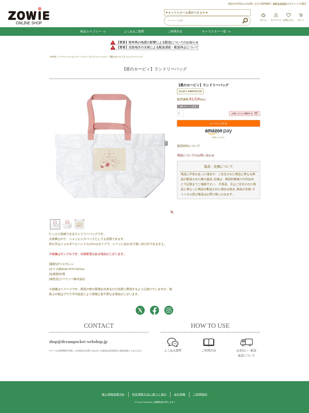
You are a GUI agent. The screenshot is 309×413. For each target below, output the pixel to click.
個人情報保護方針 (113, 394)
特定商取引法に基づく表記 (149, 394)
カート (301, 20)
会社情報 (179, 394)
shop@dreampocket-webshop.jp (78, 341)
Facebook (154, 310)
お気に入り (288, 20)
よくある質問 (172, 350)
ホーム (263, 20)
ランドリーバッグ (97, 56)
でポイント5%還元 (289, 3)
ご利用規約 (200, 394)
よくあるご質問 (134, 31)
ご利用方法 (175, 31)
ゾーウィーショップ (68, 56)
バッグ (83, 56)
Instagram (168, 310)
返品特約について (188, 145)
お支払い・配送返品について (246, 353)
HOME (53, 56)
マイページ (276, 20)
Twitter (140, 310)
